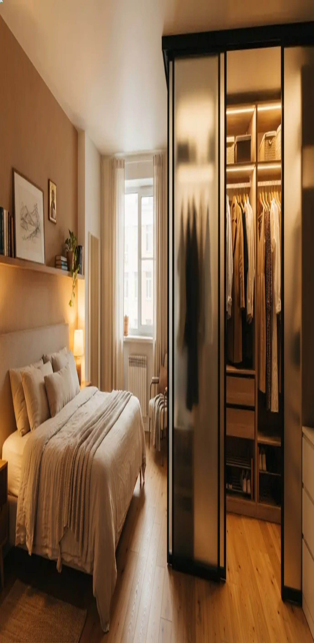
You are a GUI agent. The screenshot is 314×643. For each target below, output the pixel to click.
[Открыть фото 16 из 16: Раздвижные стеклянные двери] (46, 99)
